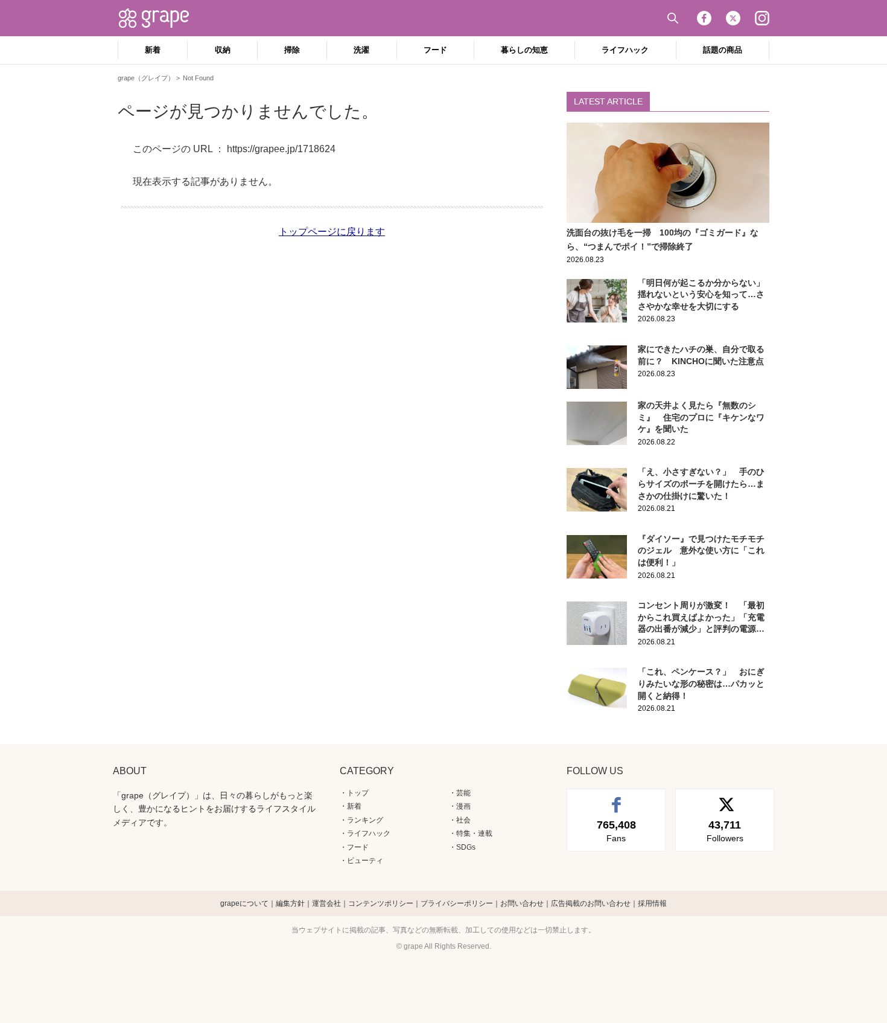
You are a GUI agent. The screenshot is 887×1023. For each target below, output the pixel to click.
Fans (616, 831)
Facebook (704, 18)
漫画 (463, 806)
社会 (463, 820)
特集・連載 (474, 833)
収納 (222, 49)
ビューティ (365, 860)
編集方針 (290, 903)
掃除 (292, 49)
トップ (358, 793)
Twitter (733, 18)
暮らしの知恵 (524, 49)
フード (435, 49)
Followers (725, 831)
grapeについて (244, 903)
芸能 (463, 793)
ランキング (365, 820)
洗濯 (361, 49)
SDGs (465, 847)
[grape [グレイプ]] (160, 18)
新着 (153, 49)
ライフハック (625, 49)
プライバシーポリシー (457, 903)
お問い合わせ (522, 903)
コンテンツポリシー (380, 903)
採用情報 (652, 903)
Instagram (762, 18)
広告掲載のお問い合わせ (591, 903)
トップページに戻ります (332, 231)
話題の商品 (722, 49)
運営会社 (326, 903)
